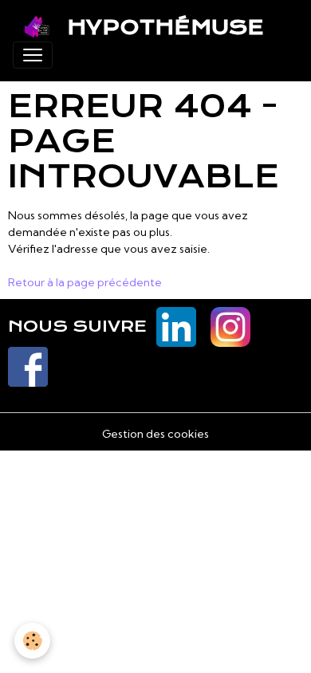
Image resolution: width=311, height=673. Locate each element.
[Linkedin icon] (176, 326)
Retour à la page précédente (85, 282)
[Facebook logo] (28, 366)
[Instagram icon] (230, 326)
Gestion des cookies (155, 434)
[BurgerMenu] (33, 55)
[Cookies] (32, 641)
